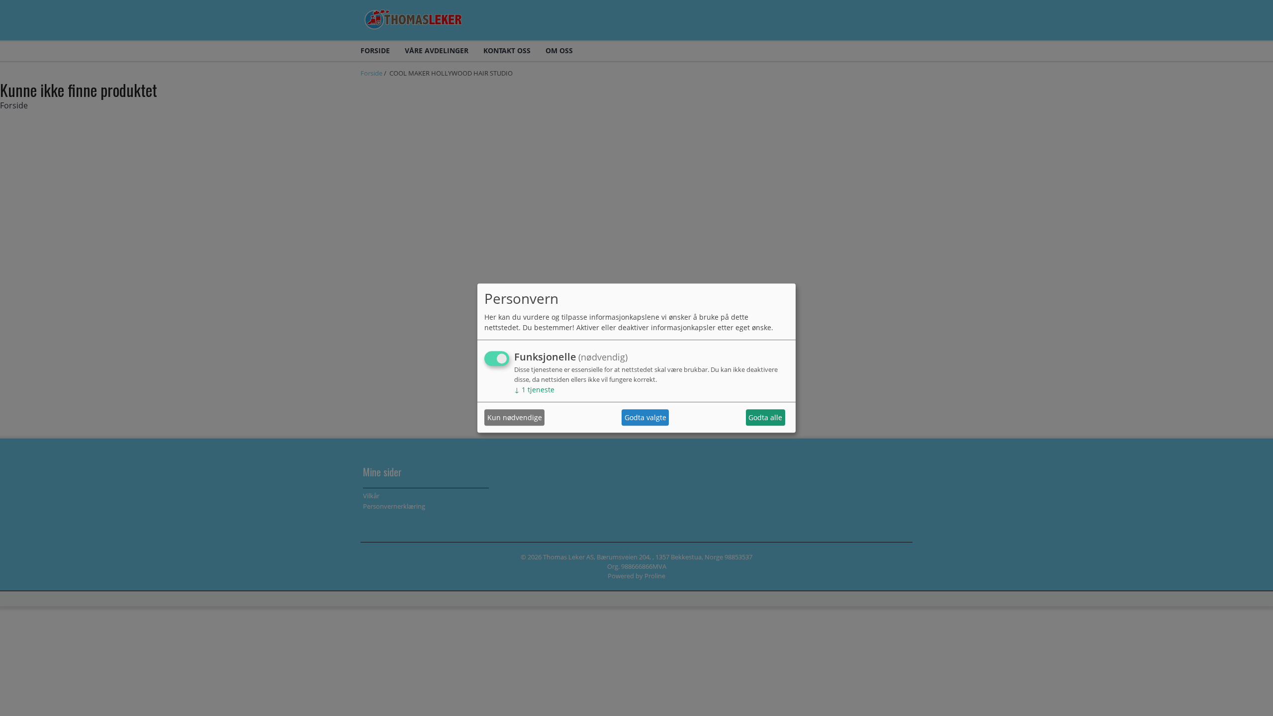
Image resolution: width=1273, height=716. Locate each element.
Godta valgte (645, 417)
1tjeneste (534, 390)
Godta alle (765, 417)
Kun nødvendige (514, 417)
